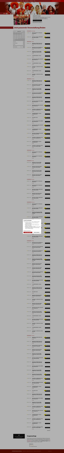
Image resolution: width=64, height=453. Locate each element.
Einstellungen (36, 232)
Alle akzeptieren (28, 232)
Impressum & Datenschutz (27, 230)
